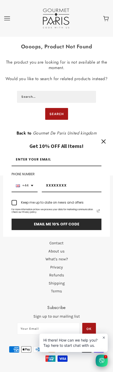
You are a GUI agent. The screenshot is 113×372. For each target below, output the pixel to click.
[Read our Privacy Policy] (98, 211)
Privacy (56, 267)
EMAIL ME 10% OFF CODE (56, 224)
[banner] (56, 18)
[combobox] (25, 185)
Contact (56, 243)
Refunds (56, 275)
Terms (56, 291)
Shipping (57, 283)
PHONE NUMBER (23, 174)
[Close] (103, 141)
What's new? (56, 259)
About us (56, 251)
